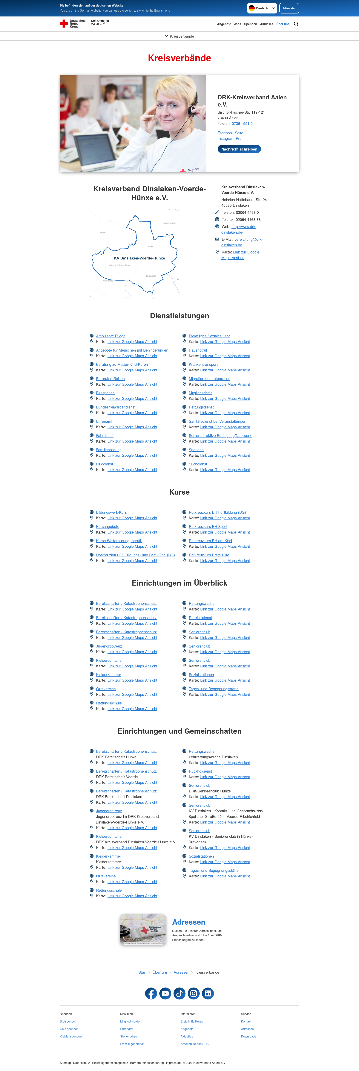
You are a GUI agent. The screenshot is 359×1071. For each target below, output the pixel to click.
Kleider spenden (71, 1036)
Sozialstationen (201, 674)
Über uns (282, 24)
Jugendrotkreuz (109, 646)
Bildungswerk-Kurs (111, 512)
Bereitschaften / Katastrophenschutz (126, 603)
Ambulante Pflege (110, 335)
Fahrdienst (104, 435)
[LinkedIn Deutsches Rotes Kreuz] (208, 993)
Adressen (188, 921)
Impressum (173, 1063)
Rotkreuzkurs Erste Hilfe (209, 554)
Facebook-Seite (230, 132)
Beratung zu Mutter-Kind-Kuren (122, 364)
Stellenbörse (128, 1036)
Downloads (248, 1036)
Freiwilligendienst (132, 1044)
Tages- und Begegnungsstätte (214, 688)
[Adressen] (143, 929)
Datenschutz (81, 1063)
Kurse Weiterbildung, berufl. (119, 540)
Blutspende (105, 392)
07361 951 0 (242, 123)
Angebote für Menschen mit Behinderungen (132, 350)
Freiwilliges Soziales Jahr (209, 335)
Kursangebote (107, 526)
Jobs (237, 24)
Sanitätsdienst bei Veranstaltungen (217, 421)
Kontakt (246, 1021)
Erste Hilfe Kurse (192, 1021)
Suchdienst (198, 464)
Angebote (224, 24)
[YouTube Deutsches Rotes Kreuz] (165, 993)
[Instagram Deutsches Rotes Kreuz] (194, 993)
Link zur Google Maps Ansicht (240, 254)
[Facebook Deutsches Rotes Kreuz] (151, 993)
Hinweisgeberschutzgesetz (110, 1063)
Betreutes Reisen (110, 378)
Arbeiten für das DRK (195, 1044)
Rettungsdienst (201, 407)
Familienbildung (109, 449)
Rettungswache (201, 603)
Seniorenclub (199, 631)
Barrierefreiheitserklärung (147, 1063)
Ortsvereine (106, 688)
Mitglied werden (130, 1021)
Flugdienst (104, 464)
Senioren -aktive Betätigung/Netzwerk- (220, 435)
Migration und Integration (209, 378)
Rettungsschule (109, 703)
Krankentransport (203, 364)
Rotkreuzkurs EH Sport (208, 526)
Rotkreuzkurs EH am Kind (210, 540)
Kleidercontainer (109, 660)
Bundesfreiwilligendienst (116, 407)
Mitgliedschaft (200, 392)
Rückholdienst (200, 617)
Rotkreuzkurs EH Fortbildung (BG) (217, 512)
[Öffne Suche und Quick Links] (296, 24)
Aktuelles (266, 24)
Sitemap (65, 1063)
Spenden (250, 24)
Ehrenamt (104, 421)
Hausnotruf (198, 350)
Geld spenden (69, 1029)
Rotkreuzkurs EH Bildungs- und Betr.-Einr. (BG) (135, 554)
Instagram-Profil (231, 138)
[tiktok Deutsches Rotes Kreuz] (179, 993)
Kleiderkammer (108, 674)
